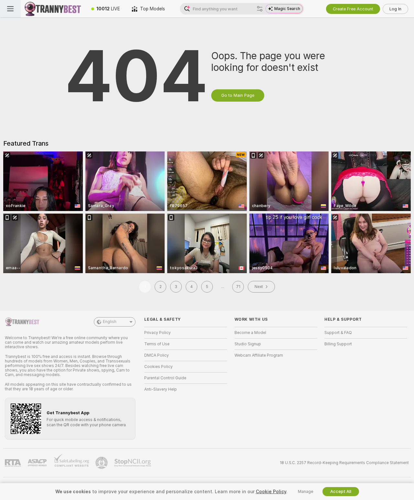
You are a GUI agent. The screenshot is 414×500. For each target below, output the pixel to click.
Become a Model (250, 332)
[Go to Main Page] (53, 8)
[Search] (259, 8)
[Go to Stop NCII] (133, 463)
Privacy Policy (157, 332)
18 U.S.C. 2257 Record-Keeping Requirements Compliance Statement (344, 463)
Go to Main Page (237, 95)
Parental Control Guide (165, 378)
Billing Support (338, 344)
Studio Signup (247, 344)
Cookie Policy (271, 491)
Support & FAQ (338, 332)
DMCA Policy (156, 355)
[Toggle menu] (10, 8)
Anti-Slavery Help (160, 389)
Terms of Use (156, 344)
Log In (395, 8)
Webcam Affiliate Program (258, 355)
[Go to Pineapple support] (102, 463)
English (109, 321)
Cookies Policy (158, 366)
